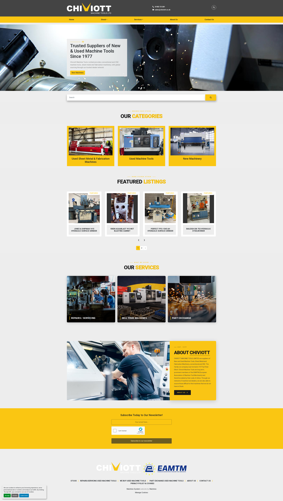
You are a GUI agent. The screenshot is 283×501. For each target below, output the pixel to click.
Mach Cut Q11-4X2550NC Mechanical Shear (198, 230)
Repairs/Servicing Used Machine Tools (98, 481)
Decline (15, 495)
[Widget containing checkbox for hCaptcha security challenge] (128, 430)
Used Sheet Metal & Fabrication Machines (88, 73)
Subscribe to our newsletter (141, 441)
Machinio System (133, 489)
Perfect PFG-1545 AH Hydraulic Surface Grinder (122, 230)
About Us (174, 19)
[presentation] (138, 240)
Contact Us (209, 19)
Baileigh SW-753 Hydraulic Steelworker (160, 230)
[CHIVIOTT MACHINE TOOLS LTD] (118, 467)
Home (71, 19)
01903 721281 (160, 7)
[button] (104, 19)
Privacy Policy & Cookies (142, 483)
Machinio (152, 489)
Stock (103, 19)
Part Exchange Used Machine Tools (167, 481)
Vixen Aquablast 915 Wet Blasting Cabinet (84, 230)
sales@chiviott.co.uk (162, 10)
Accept (7, 495)
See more (92, 146)
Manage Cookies (141, 492)
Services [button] (138, 19)
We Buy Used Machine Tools (133, 481)
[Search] (210, 97)
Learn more (24, 495)
